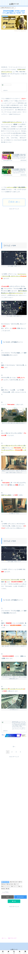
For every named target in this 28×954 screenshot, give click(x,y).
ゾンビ (17, 884)
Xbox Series (10, 884)
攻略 (8, 888)
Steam (4, 884)
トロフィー (15, 886)
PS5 (21, 881)
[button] (25, 491)
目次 (13, 202)
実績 (4, 888)
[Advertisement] (14, 46)
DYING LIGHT (6, 881)
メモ (21, 886)
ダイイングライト (6, 886)
